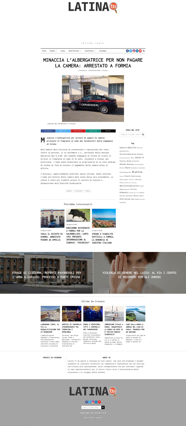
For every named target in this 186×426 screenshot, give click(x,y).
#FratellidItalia (139, 164)
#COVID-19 (139, 157)
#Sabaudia (124, 192)
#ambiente (123, 147)
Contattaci (102, 51)
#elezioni (135, 161)
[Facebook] (127, 50)
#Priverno (133, 182)
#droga (129, 161)
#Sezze (136, 195)
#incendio (134, 168)
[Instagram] (133, 50)
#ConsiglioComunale (125, 157)
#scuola (122, 195)
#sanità (141, 192)
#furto (122, 168)
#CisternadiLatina (128, 154)
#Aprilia (131, 147)
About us (99, 417)
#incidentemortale (125, 172)
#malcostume (136, 176)
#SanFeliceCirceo (134, 192)
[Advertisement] (93, 27)
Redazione (83, 70)
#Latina (137, 171)
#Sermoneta (129, 195)
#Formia (87, 191)
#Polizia (122, 182)
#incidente (141, 168)
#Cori (132, 158)
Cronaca (105, 70)
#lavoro (122, 176)
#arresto (69, 191)
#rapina (142, 186)
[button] (143, 134)
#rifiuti (134, 189)
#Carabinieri (124, 151)
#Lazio (127, 176)
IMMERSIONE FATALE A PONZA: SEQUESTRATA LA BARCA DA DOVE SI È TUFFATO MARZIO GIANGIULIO (114, 329)
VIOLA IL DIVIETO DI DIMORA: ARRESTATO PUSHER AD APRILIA (52, 237)
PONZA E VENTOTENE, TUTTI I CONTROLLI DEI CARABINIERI (92, 326)
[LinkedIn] (137, 50)
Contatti (92, 417)
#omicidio (138, 179)
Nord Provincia (74, 51)
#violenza (123, 202)
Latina (63, 51)
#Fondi (123, 164)
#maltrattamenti (124, 179)
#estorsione (78, 191)
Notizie (52, 51)
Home (44, 51)
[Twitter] (130, 50)
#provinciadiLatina (129, 186)
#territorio (135, 199)
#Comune (140, 154)
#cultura (123, 161)
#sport (141, 195)
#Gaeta (127, 168)
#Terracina (125, 199)
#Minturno (131, 179)
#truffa (143, 199)
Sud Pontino (89, 51)
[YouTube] (140, 50)
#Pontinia (127, 182)
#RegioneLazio (125, 189)
